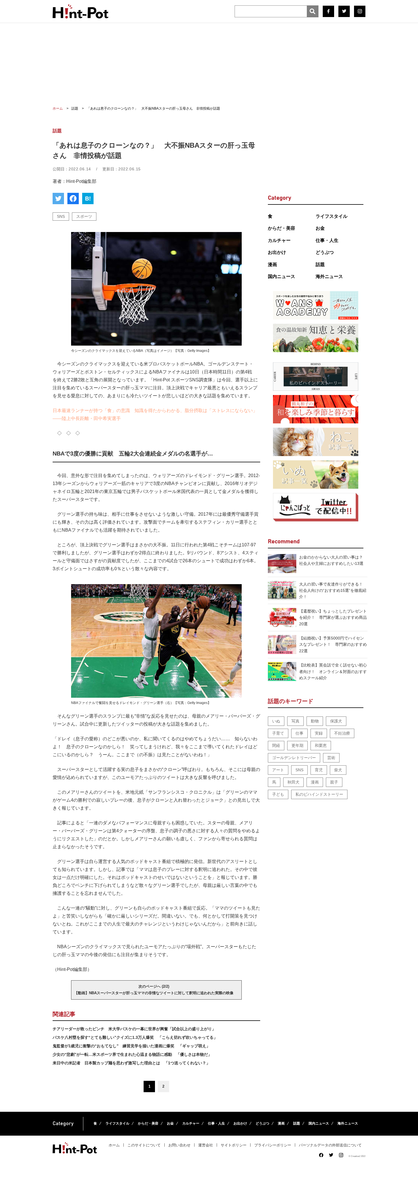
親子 (334, 782)
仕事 (299, 733)
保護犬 (336, 721)
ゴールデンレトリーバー (294, 757)
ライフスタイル (331, 216)
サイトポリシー (234, 1145)
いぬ (276, 721)
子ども (278, 794)
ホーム (114, 1145)
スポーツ (84, 216)
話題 (320, 264)
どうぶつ (325, 252)
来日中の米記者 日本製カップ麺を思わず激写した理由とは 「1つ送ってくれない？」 (131, 1063)
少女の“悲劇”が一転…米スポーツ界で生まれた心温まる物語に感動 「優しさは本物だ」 (132, 1054)
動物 (315, 721)
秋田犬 (293, 782)
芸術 (331, 757)
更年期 (297, 745)
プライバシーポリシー (272, 1145)
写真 (295, 721)
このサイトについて (144, 1145)
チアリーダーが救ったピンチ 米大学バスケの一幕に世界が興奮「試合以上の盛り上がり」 (134, 1029)
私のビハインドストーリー (319, 794)
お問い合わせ (179, 1145)
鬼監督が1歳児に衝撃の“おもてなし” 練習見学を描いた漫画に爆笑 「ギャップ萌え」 (131, 1046)
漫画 (272, 264)
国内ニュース (281, 276)
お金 (320, 228)
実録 (319, 733)
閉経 (276, 745)
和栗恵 (321, 745)
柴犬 (338, 770)
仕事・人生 (327, 240)
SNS (61, 216)
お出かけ (277, 252)
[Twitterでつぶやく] (58, 198)
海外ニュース (329, 276)
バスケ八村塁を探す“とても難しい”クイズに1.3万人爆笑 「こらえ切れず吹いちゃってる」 (135, 1037)
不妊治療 (342, 733)
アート (278, 770)
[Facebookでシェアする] (73, 198)
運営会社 (205, 1145)
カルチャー (279, 240)
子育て (278, 733)
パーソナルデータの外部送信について (330, 1145)
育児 (319, 770)
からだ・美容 (281, 228)
